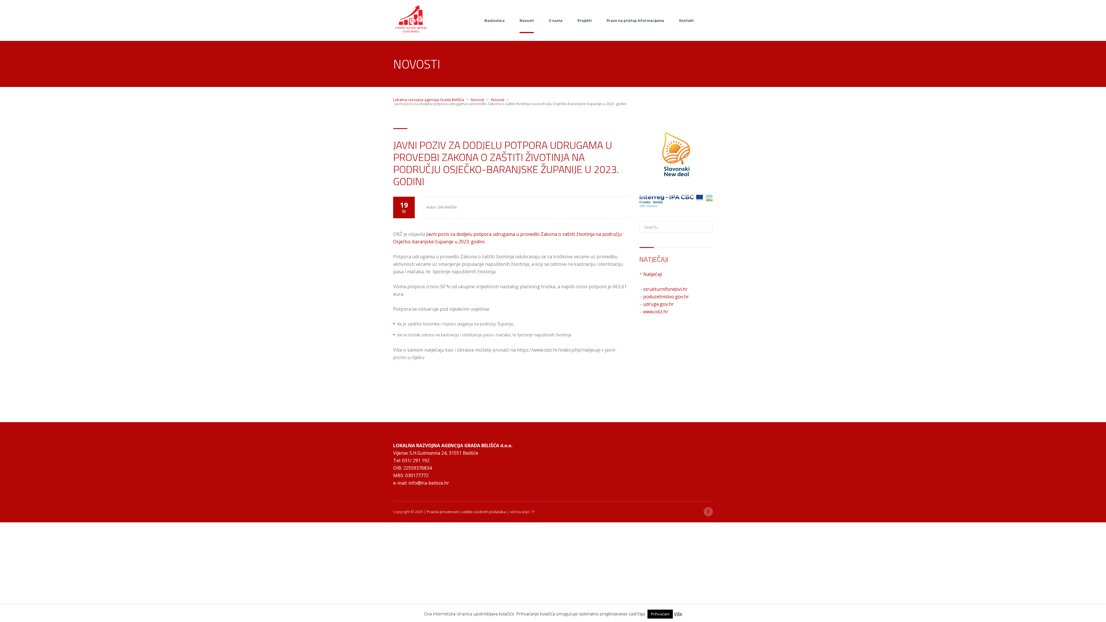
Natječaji (652, 274)
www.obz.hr (655, 311)
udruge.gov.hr (658, 304)
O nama (556, 20)
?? (533, 511)
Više (678, 614)
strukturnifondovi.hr (665, 289)
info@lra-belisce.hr (428, 483)
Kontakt (686, 20)
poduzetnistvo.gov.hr (666, 296)
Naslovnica (494, 20)
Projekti (584, 20)
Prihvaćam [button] (660, 614)
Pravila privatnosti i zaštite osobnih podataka (466, 511)
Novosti (527, 20)
